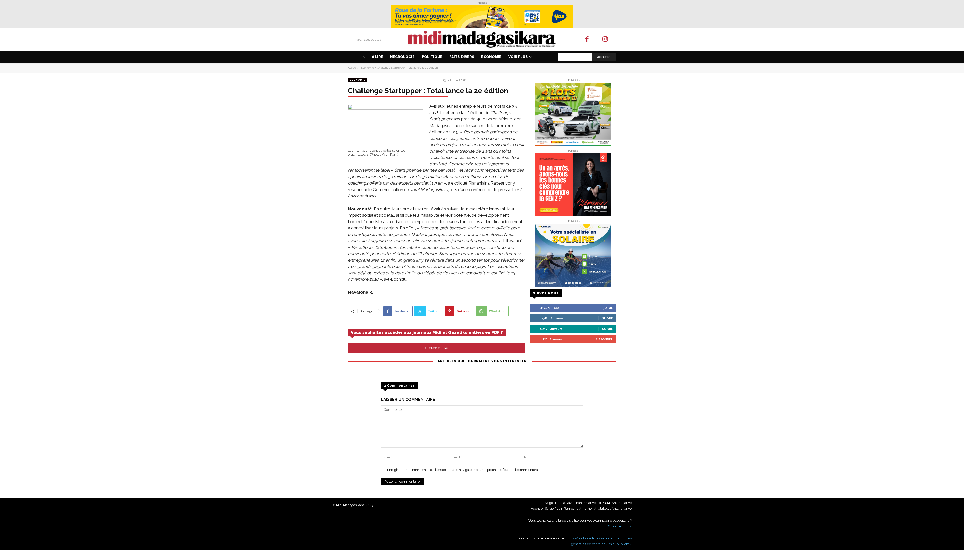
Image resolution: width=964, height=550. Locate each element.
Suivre (607, 318)
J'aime (608, 308)
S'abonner (604, 339)
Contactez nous (619, 526)
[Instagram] (605, 39)
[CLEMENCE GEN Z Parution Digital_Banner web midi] (573, 184)
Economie (367, 67)
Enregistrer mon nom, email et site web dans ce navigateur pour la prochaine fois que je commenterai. (463, 470)
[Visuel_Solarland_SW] (573, 255)
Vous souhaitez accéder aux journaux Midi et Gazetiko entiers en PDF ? (427, 332)
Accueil (352, 67)
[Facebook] (587, 39)
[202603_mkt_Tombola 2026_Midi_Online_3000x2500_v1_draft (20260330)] (573, 114)
